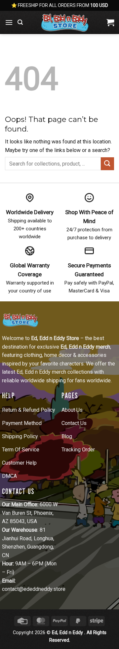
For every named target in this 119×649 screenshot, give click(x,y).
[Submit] (107, 163)
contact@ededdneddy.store (33, 589)
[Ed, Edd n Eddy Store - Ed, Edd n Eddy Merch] (64, 22)
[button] (9, 22)
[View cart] (110, 22)
